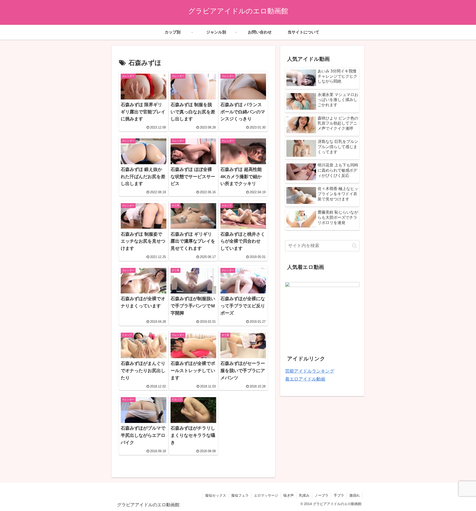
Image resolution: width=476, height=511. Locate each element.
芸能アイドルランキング (309, 371)
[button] (354, 246)
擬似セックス (215, 495)
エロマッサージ (266, 495)
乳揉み (304, 495)
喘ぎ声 (288, 495)
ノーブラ (321, 495)
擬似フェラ (240, 495)
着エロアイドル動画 (305, 379)
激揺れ (354, 495)
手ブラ (339, 495)
